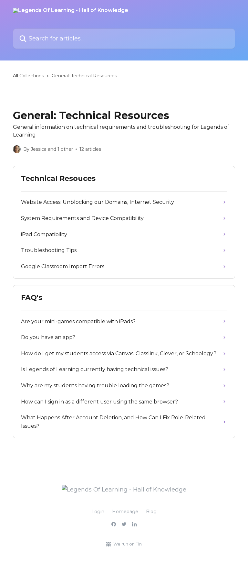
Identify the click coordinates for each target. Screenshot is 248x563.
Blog (151, 511)
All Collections (28, 76)
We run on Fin (127, 543)
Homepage (125, 511)
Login (97, 511)
